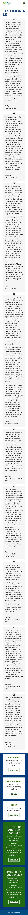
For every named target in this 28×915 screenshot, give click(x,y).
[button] (24, 4)
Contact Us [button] (14, 860)
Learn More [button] (14, 815)
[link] (7, 3)
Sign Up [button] (14, 794)
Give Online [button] (14, 770)
